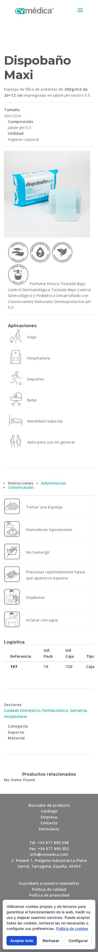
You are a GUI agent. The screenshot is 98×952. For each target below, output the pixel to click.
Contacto (49, 822)
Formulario (49, 828)
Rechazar (51, 940)
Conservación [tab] (20, 487)
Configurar (78, 940)
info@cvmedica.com (49, 854)
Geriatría (78, 710)
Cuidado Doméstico (22, 710)
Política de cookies (72, 928)
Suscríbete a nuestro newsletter (49, 883)
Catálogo (49, 811)
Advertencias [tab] (53, 483)
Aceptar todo (21, 940)
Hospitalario (15, 716)
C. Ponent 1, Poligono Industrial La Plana (49, 860)
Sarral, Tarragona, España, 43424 (49, 866)
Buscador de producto (49, 805)
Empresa (49, 817)
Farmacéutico (55, 710)
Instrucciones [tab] (20, 483)
